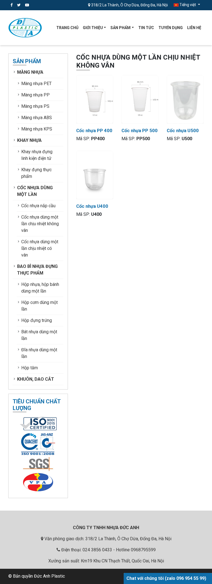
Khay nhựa (29, 140)
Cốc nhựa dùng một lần (35, 191)
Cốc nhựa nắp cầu (38, 205)
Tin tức (146, 27)
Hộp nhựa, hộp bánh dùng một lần (40, 288)
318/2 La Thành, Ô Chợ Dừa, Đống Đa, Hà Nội (129, 5)
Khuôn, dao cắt (35, 379)
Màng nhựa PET (36, 83)
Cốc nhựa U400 (92, 206)
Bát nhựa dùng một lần (39, 335)
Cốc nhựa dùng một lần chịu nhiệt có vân (39, 248)
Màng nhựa (30, 72)
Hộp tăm (29, 367)
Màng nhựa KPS (36, 129)
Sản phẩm (120, 27)
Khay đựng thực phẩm (36, 173)
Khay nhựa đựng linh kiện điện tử (36, 155)
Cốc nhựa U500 (183, 130)
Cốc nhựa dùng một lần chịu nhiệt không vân (40, 223)
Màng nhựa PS (35, 106)
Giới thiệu (93, 27)
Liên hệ (194, 27)
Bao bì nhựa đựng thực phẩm (37, 270)
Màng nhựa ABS (36, 117)
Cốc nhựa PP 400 (94, 130)
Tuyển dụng (170, 27)
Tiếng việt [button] (188, 4)
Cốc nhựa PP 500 (139, 130)
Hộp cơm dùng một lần (39, 306)
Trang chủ (67, 27)
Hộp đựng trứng (36, 320)
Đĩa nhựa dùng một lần (39, 353)
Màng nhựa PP (35, 95)
